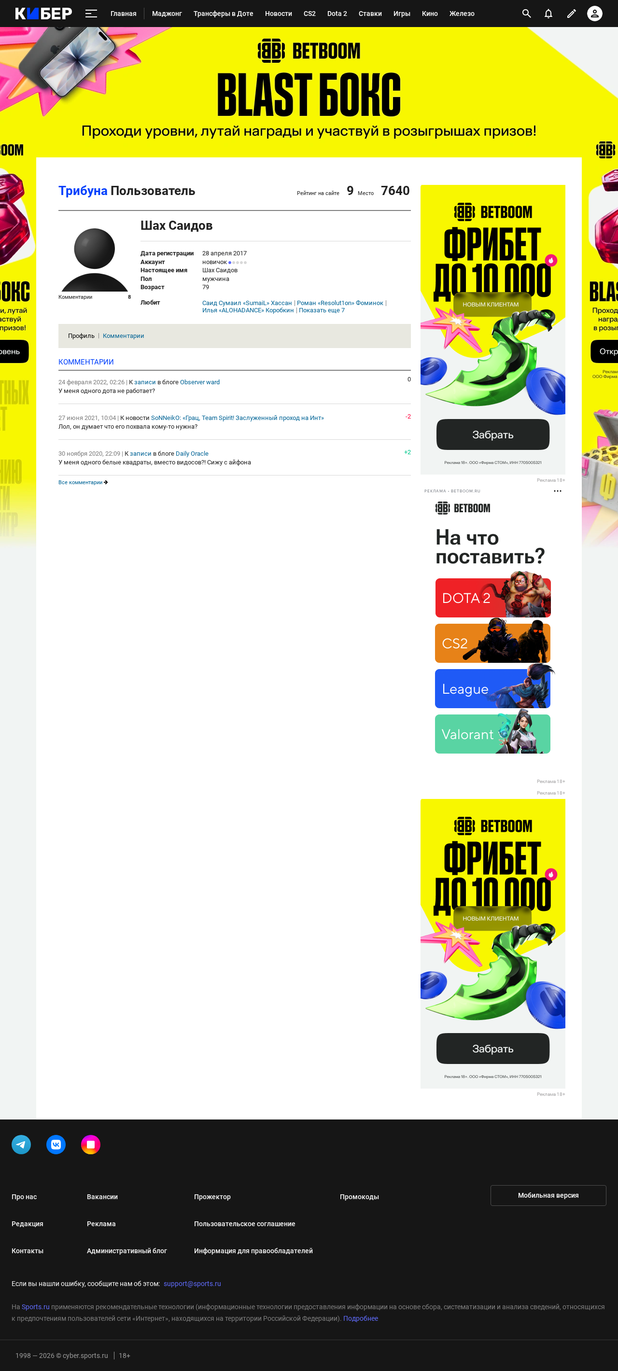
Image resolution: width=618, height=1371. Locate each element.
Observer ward (200, 382)
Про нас (24, 1197)
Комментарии (123, 335)
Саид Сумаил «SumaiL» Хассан (247, 303)
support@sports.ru (192, 1283)
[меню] (91, 14)
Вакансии (102, 1197)
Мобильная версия (548, 1195)
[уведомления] (548, 13)
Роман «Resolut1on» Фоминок (340, 303)
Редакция (27, 1224)
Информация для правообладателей (253, 1251)
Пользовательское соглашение (244, 1224)
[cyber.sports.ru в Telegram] (23, 1146)
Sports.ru (36, 1307)
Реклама (101, 1224)
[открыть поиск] (527, 13)
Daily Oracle (192, 453)
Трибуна (83, 190)
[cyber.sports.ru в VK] (58, 1146)
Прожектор (212, 1197)
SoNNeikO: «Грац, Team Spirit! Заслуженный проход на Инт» (237, 417)
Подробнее (360, 1318)
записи (145, 382)
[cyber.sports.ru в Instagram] (92, 1146)
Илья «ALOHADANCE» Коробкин (248, 310)
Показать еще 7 (322, 310)
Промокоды (359, 1197)
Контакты (27, 1251)
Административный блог (127, 1251)
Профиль (81, 335)
